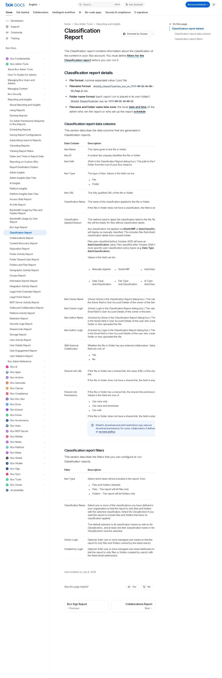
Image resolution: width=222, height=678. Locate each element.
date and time (137, 107)
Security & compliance (118, 12)
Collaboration (40, 12)
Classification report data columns (193, 33)
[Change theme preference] (213, 4)
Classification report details (188, 28)
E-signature (141, 12)
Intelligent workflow (63, 12)
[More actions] (152, 34)
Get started (22, 12)
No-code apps (93, 12)
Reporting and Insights (108, 24)
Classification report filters (188, 39)
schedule (140, 111)
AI (80, 12)
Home (9, 12)
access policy (107, 431)
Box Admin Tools (84, 24)
